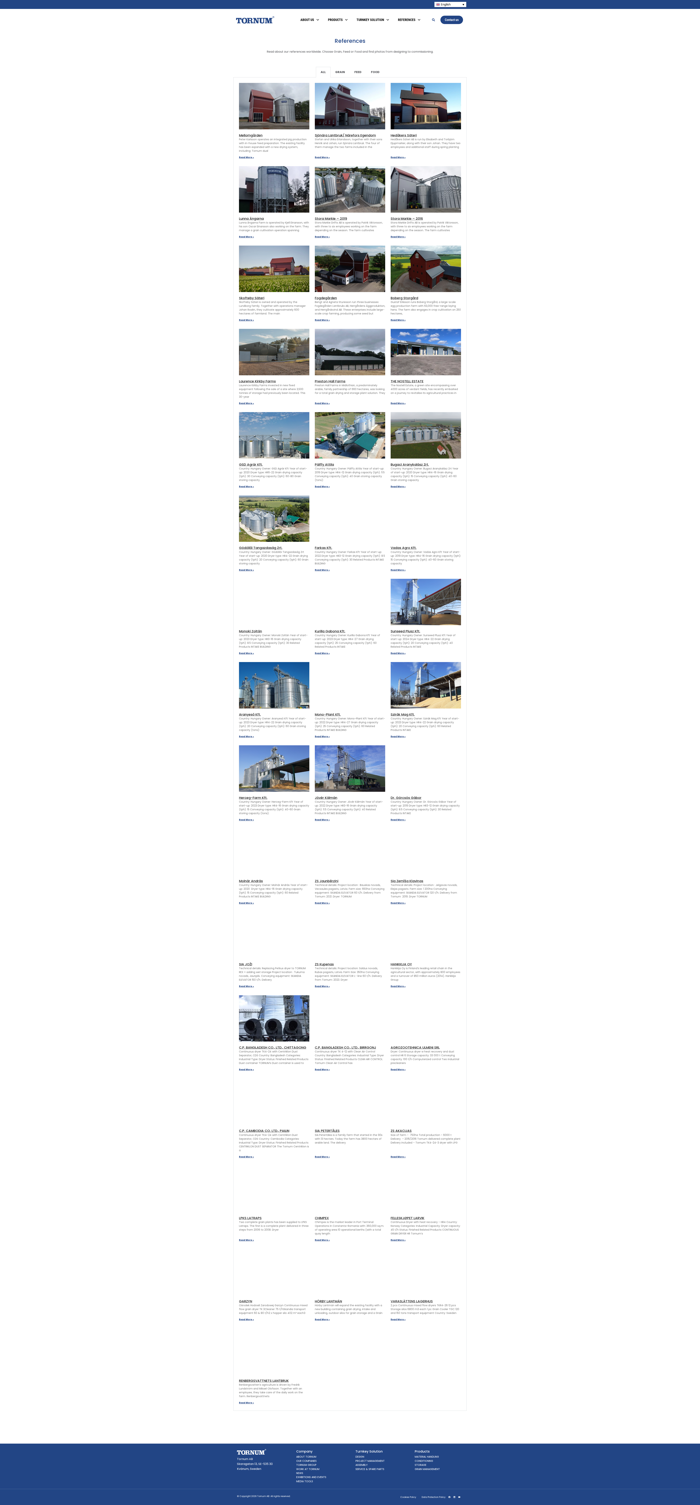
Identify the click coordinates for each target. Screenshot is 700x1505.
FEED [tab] (357, 72)
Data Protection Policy (434, 1497)
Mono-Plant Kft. (328, 714)
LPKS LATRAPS (250, 1218)
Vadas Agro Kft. (404, 547)
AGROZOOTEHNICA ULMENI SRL (415, 1047)
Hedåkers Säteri (404, 135)
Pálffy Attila (324, 464)
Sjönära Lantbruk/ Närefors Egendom (345, 135)
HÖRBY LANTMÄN (328, 1301)
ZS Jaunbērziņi (326, 881)
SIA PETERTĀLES (327, 1130)
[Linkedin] (454, 1497)
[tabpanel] (350, 744)
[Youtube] (459, 1497)
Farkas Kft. (323, 547)
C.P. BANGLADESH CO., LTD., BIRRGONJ (345, 1047)
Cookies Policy (408, 1497)
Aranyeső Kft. (250, 714)
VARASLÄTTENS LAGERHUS (412, 1301)
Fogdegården (326, 298)
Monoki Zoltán (250, 631)
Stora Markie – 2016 (407, 218)
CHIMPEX (322, 1218)
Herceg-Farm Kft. (253, 797)
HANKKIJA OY (401, 964)
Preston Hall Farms (330, 381)
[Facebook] (449, 1497)
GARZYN (245, 1301)
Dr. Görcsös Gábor (406, 797)
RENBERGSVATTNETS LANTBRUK (264, 1380)
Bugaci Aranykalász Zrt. (410, 464)
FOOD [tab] (375, 72)
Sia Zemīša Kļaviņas (407, 881)
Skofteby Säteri (251, 298)
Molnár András (251, 881)
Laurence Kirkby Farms (257, 381)
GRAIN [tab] (340, 72)
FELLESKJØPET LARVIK (407, 1218)
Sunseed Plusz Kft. (405, 631)
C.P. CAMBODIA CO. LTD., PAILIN (264, 1130)
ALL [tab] (323, 72)
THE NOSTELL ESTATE (407, 381)
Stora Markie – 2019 (331, 218)
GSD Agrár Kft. (251, 464)
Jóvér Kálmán (326, 797)
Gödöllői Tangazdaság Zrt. (260, 547)
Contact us (452, 20)
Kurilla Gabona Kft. (330, 631)
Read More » (246, 157)
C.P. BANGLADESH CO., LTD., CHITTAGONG (272, 1047)
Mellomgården (250, 135)
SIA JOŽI (245, 964)
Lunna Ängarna (251, 218)
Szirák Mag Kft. (403, 714)
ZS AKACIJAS (401, 1130)
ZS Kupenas (324, 964)
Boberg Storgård (404, 298)
